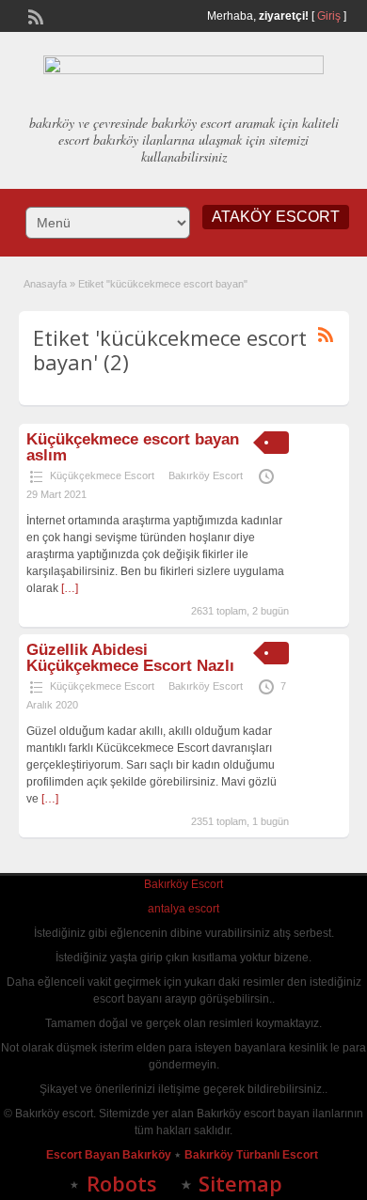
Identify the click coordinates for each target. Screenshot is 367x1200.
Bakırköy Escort (205, 475)
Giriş (329, 16)
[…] (69, 588)
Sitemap (240, 1183)
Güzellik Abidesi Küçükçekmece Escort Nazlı (130, 658)
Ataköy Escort (276, 217)
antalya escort (183, 908)
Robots (122, 1183)
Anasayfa (45, 283)
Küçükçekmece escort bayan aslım (132, 447)
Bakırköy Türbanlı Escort (252, 1154)
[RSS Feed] (33, 15)
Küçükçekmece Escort (102, 475)
